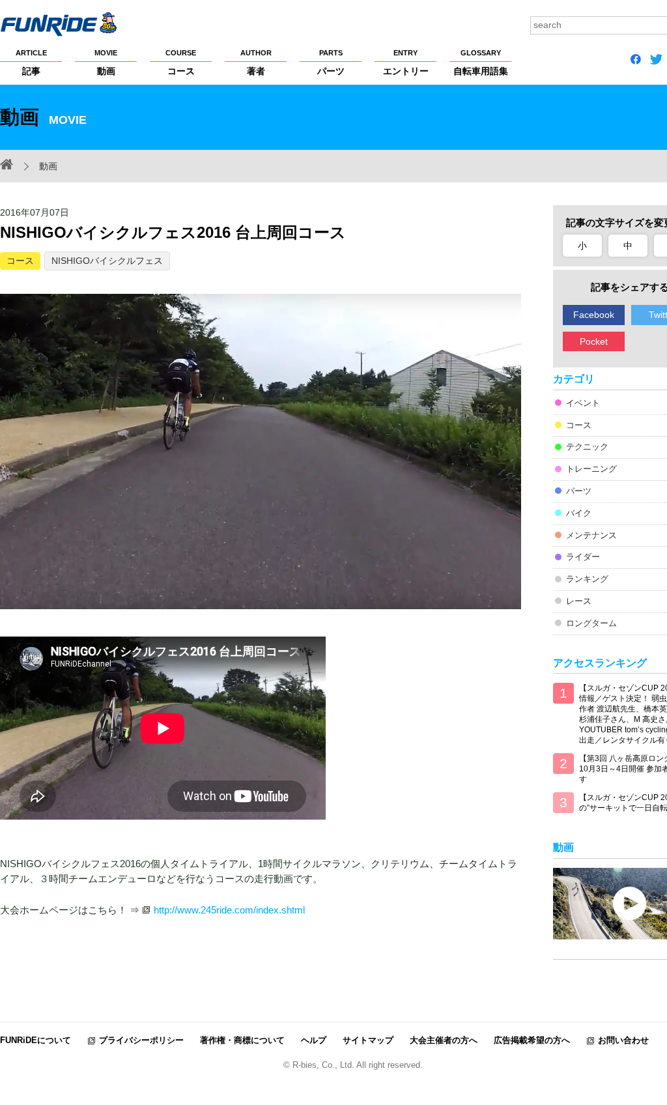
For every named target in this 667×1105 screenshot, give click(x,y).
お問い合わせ (623, 1040)
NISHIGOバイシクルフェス (107, 260)
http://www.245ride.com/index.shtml (229, 909)
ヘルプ (313, 1040)
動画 (105, 62)
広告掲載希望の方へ (532, 1040)
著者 (256, 62)
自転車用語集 (480, 62)
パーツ (331, 62)
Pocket (594, 341)
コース (180, 62)
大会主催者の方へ (443, 1040)
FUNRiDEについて (35, 1040)
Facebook (593, 314)
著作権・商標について (242, 1040)
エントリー (406, 62)
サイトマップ (368, 1040)
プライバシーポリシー (141, 1040)
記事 (31, 62)
